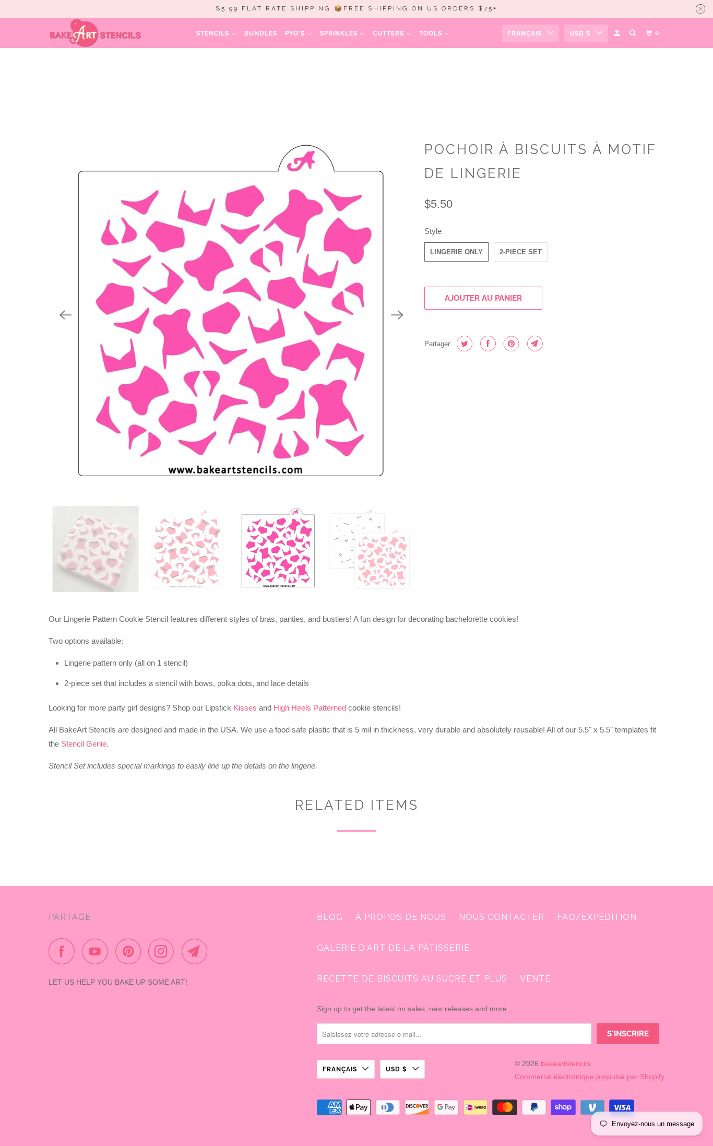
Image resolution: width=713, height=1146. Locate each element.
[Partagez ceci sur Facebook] (487, 343)
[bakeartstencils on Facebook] (64, 951)
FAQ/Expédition (597, 917)
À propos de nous (400, 917)
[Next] (397, 315)
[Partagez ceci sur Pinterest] (510, 343)
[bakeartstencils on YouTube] (97, 951)
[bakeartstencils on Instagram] (164, 951)
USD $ (580, 33)
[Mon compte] (618, 33)
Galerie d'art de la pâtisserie (393, 948)
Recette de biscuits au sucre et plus (412, 979)
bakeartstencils (565, 1063)
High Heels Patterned (310, 707)
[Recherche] (633, 33)
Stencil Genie (83, 743)
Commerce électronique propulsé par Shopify (589, 1076)
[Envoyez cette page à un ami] (534, 343)
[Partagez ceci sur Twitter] (463, 343)
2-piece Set (521, 252)
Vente (535, 979)
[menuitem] (216, 33)
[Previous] (65, 315)
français (524, 33)
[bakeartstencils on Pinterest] (130, 951)
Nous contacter (501, 917)
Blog (330, 917)
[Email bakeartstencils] (197, 951)
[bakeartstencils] (95, 33)
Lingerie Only (456, 252)
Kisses (245, 707)
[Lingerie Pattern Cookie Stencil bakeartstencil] (231, 315)
